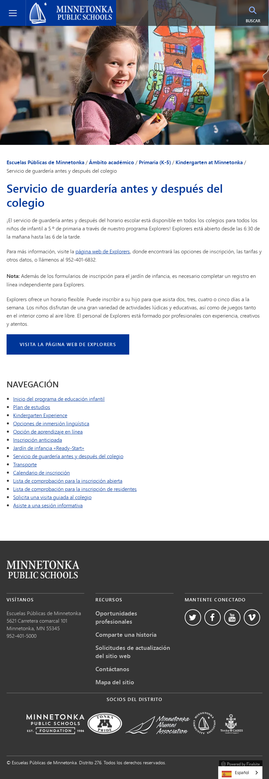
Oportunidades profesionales (116, 617)
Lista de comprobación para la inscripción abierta (67, 480)
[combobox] (240, 772)
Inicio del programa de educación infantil (59, 398)
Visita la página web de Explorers (68, 344)
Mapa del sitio (114, 682)
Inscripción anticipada (37, 439)
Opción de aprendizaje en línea (48, 431)
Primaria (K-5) (155, 162)
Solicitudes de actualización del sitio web (132, 651)
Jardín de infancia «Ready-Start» (48, 448)
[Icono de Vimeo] (252, 617)
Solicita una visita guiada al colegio (52, 497)
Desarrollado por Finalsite (240, 763)
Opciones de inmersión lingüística (51, 423)
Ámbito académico (111, 162)
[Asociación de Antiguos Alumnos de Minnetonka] (158, 738)
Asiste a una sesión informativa (48, 505)
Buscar (253, 21)
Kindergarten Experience (40, 415)
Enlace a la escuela (43, 569)
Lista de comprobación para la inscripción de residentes (75, 489)
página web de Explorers (102, 251)
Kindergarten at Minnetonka (209, 162)
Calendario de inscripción (41, 472)
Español (242, 772)
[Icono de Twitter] (193, 617)
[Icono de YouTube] (232, 617)
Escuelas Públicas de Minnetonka (67, 5)
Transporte (25, 464)
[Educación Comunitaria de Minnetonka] (204, 738)
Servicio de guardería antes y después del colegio (68, 456)
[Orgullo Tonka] (105, 738)
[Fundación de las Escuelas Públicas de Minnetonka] (55, 738)
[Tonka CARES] (231, 738)
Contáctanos (112, 669)
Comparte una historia (125, 634)
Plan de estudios (31, 407)
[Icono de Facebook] (212, 617)
